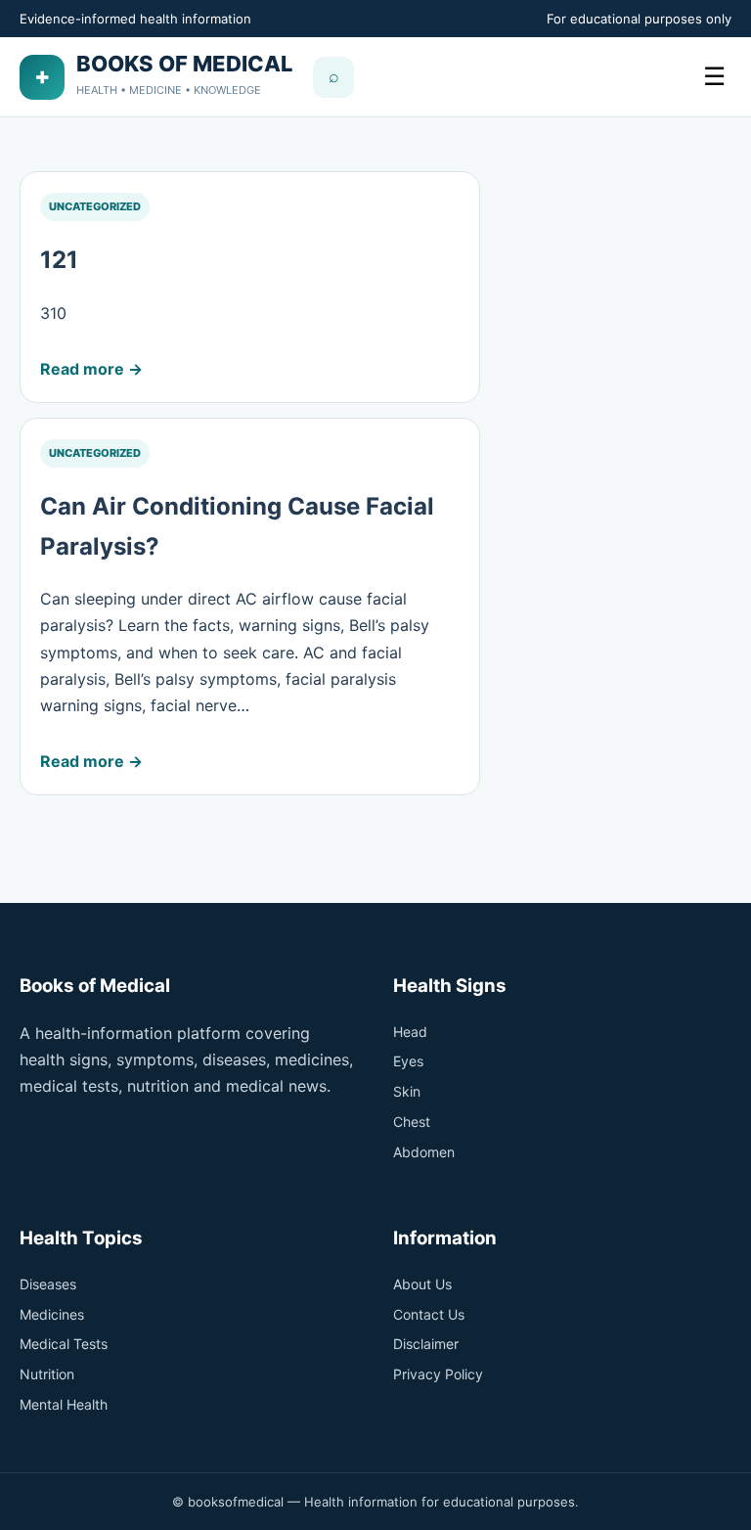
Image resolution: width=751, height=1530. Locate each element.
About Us (422, 1284)
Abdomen (424, 1152)
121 (59, 260)
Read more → (91, 369)
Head (410, 1031)
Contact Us (428, 1314)
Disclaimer (426, 1343)
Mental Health (64, 1404)
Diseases (48, 1284)
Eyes (408, 1061)
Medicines (52, 1314)
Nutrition (47, 1374)
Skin (406, 1091)
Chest (411, 1121)
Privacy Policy (438, 1374)
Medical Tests (64, 1343)
